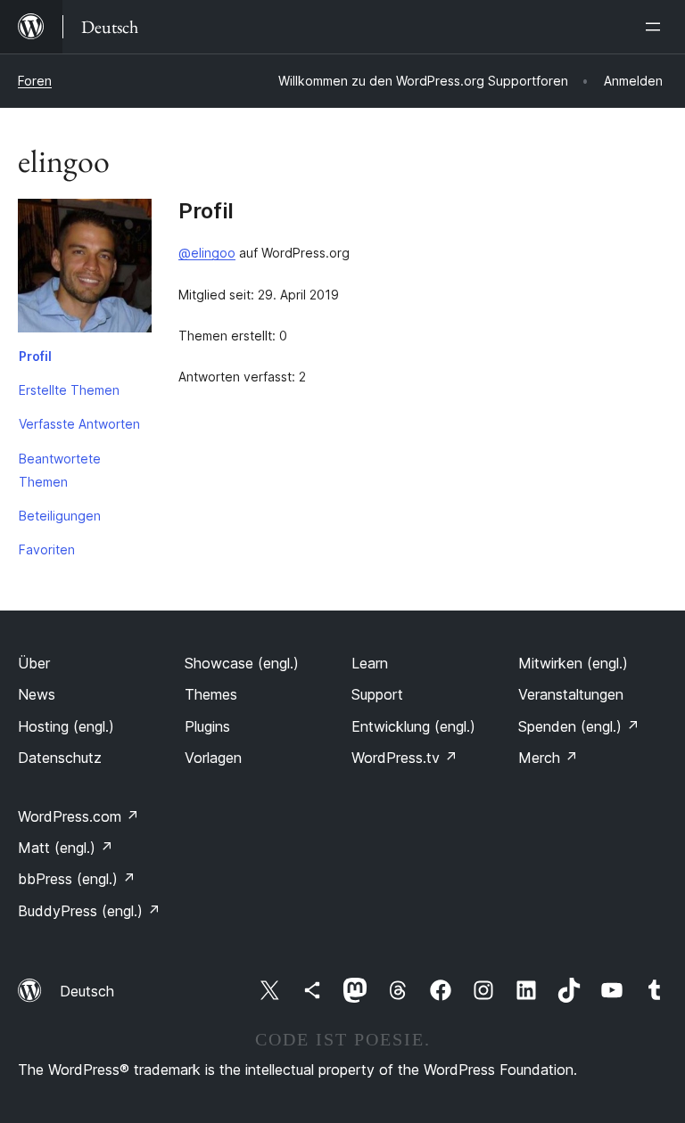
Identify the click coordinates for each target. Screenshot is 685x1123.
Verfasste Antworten (79, 423)
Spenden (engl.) (579, 726)
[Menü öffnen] (656, 26)
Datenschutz (60, 757)
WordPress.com (78, 816)
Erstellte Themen (69, 390)
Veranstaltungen (570, 694)
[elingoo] (85, 269)
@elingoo (206, 252)
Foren (35, 80)
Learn (369, 663)
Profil (35, 356)
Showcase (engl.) (242, 663)
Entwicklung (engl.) (413, 726)
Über (34, 663)
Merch (548, 757)
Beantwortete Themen (60, 470)
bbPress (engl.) (77, 879)
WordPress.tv (404, 757)
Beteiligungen (60, 515)
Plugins (207, 726)
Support (377, 694)
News (36, 694)
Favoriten (47, 549)
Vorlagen (213, 757)
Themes (211, 694)
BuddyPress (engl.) (89, 911)
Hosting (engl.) (66, 726)
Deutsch (87, 991)
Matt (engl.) (65, 848)
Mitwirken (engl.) (573, 663)
